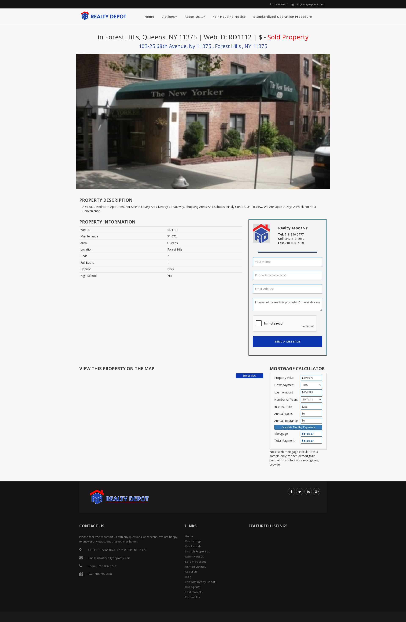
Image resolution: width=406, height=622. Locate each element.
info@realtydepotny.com (309, 4)
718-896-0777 (280, 4)
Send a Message (287, 341)
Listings (168, 17)
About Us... (194, 17)
